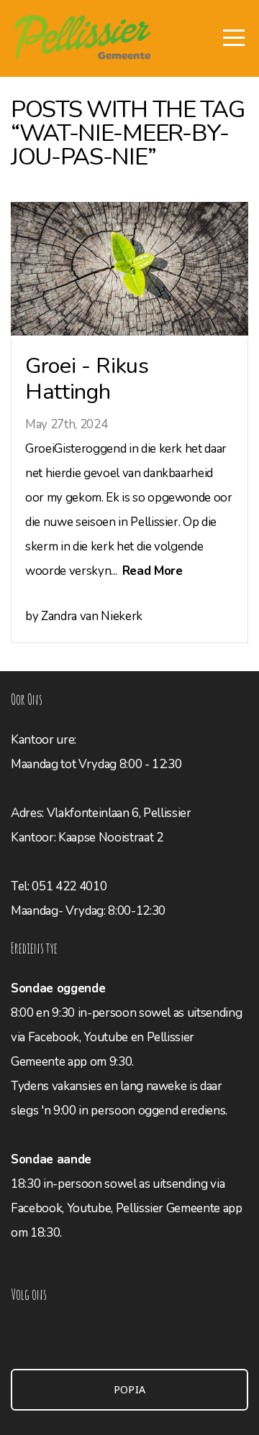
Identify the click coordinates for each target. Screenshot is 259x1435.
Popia (130, 1389)
